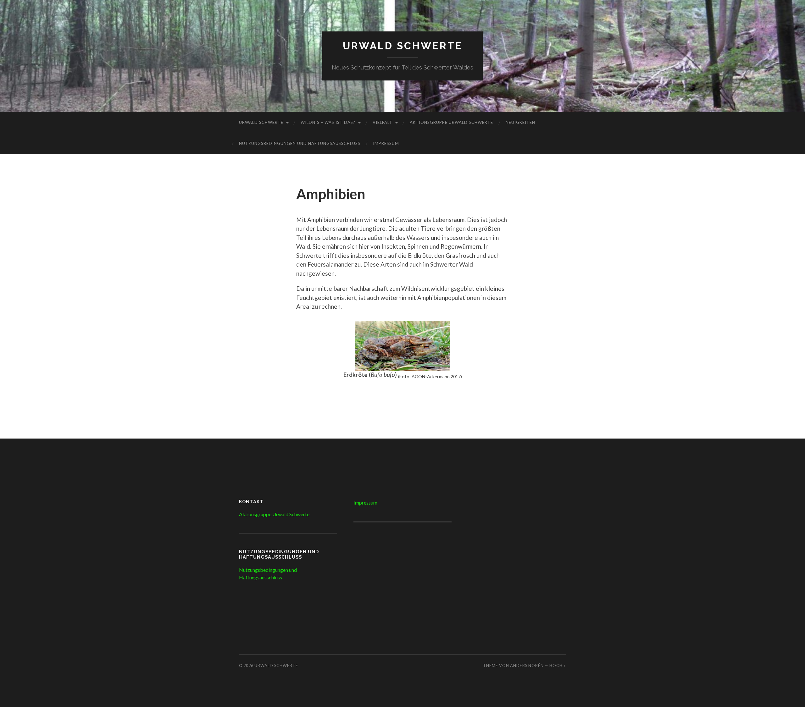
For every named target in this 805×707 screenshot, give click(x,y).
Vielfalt (382, 122)
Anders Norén (527, 665)
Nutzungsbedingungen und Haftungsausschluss (299, 143)
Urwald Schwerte (403, 46)
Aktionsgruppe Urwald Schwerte (451, 122)
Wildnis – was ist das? (328, 122)
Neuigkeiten (520, 122)
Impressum (386, 143)
